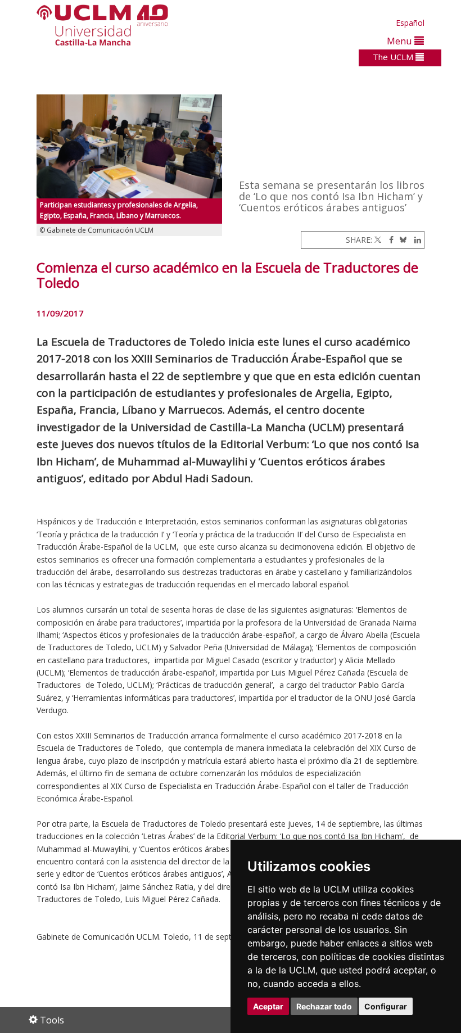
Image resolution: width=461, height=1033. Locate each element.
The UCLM (394, 56)
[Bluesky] (401, 239)
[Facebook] (388, 239)
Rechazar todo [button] (324, 1006)
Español (410, 22)
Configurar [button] (385, 1006)
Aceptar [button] (268, 1006)
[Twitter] (377, 239)
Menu (400, 40)
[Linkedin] (415, 239)
